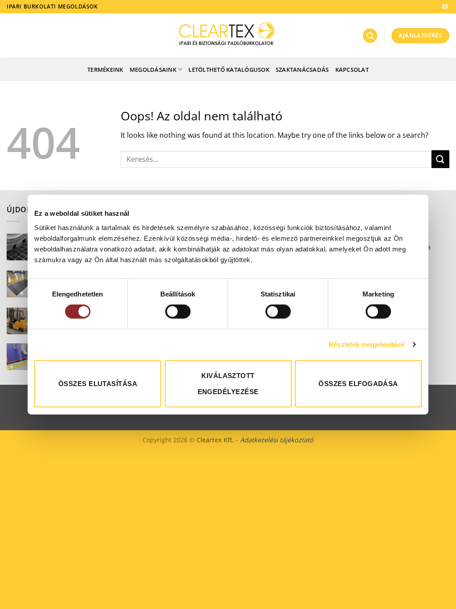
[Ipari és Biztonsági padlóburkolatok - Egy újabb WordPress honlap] (228, 35)
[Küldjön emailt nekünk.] (445, 7)
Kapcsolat (352, 70)
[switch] (178, 311)
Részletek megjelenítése (366, 344)
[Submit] (440, 159)
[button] (370, 36)
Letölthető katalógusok (228, 70)
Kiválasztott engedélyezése (228, 383)
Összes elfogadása (358, 383)
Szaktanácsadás (302, 70)
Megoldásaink (153, 70)
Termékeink (105, 70)
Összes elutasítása (97, 383)
